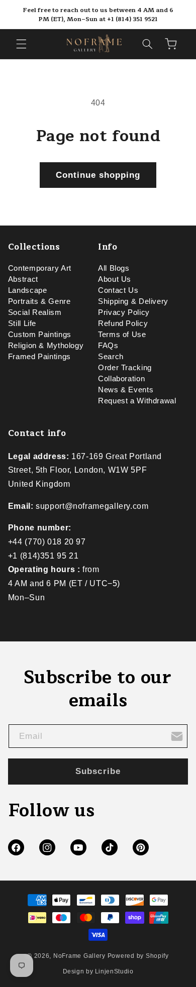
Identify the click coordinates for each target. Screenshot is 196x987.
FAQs (108, 346)
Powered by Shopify (138, 956)
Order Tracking (125, 368)
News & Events (125, 390)
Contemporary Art (39, 268)
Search (111, 357)
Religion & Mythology (46, 346)
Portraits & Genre (39, 301)
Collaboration (121, 379)
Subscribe (97, 771)
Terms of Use (122, 335)
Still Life (22, 323)
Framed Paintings (39, 357)
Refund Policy (123, 323)
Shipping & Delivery (133, 301)
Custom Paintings (39, 335)
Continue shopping (98, 175)
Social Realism (35, 312)
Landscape (27, 290)
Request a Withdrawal (137, 401)
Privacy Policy (124, 312)
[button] (21, 43)
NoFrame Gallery (79, 956)
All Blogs (114, 268)
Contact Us (118, 290)
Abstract (23, 279)
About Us (114, 279)
